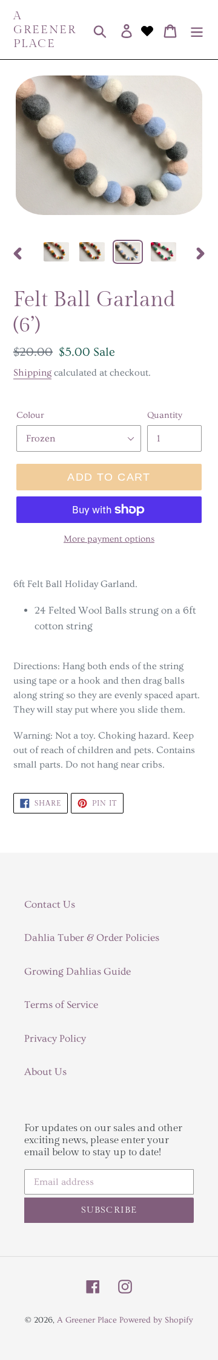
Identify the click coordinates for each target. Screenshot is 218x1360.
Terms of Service (61, 1004)
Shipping (32, 372)
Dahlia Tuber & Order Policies (91, 937)
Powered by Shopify (156, 1320)
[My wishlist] (147, 29)
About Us (45, 1071)
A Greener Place (44, 29)
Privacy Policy (55, 1038)
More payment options (109, 539)
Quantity (164, 415)
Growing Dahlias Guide (77, 971)
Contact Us (49, 904)
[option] (56, 253)
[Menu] (196, 29)
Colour (30, 415)
